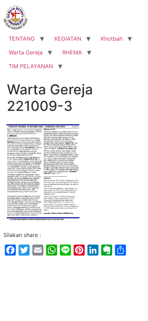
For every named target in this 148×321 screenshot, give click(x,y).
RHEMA (72, 52)
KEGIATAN (67, 38)
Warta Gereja (26, 52)
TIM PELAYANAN (31, 66)
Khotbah (112, 38)
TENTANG (22, 38)
